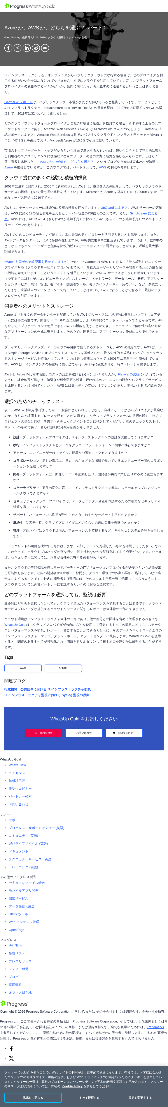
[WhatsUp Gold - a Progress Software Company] (84, 6)
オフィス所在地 (20, 993)
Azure (9, 167)
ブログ (14, 977)
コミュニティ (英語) (23, 836)
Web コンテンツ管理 (24, 922)
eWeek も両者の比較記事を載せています (34, 262)
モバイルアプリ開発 (23, 891)
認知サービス (18, 898)
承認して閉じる (33, 1098)
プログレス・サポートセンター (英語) (36, 828)
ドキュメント (19, 851)
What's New (17, 765)
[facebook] (11, 1050)
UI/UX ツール (18, 914)
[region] (84, 1086)
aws (23, 668)
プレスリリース (20, 961)
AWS (103, 167)
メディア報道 (18, 969)
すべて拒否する (89, 1098)
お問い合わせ (84, 733)
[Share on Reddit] (36, 48)
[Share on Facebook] (8, 48)
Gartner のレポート (18, 102)
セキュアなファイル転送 (27, 883)
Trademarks (155, 1027)
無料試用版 (46, 733)
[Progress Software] (14, 1006)
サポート (15, 820)
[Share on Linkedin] (27, 48)
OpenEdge (16, 930)
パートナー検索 (20, 796)
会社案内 (15, 946)
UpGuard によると (114, 208)
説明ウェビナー (127, 733)
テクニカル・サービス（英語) (30, 859)
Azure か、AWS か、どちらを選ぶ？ (66, 162)
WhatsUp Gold (14, 625)
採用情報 (15, 985)
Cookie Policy (72, 1086)
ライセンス (17, 773)
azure (63, 668)
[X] (11, 1060)
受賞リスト (17, 953)
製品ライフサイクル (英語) (28, 843)
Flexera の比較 (128, 374)
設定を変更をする (140, 1098)
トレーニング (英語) (23, 867)
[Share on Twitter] (17, 48)
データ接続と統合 (22, 906)
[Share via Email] (45, 48)
